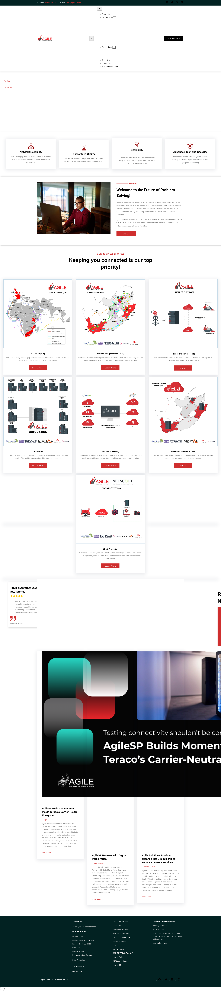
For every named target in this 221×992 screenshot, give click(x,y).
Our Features (77, 971)
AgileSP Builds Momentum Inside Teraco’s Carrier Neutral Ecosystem (60, 812)
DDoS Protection (78, 960)
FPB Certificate (118, 949)
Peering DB (117, 965)
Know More (46, 853)
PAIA (114, 945)
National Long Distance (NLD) (83, 940)
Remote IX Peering (79, 951)
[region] (110, 101)
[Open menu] (91, 38)
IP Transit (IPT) (77, 936)
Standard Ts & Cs (119, 925)
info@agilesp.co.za (74, 3)
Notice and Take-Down (121, 933)
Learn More (126, 234)
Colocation (76, 947)
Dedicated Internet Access (82, 955)
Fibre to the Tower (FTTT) (81, 944)
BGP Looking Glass (120, 961)
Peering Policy (118, 957)
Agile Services (49, 800)
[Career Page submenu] (114, 47)
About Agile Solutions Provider (84, 927)
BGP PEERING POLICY (123, 953)
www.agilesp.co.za (160, 943)
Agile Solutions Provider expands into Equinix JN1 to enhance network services (158, 859)
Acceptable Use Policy (121, 929)
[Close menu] (99, 8)
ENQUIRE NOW (173, 38)
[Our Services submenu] (114, 17)
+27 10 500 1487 (51, 3)
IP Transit (162, 847)
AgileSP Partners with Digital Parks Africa (109, 857)
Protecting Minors (119, 941)
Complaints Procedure (121, 937)
